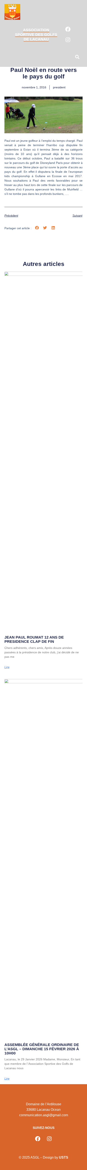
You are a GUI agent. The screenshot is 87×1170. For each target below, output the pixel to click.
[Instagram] (68, 40)
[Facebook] (68, 29)
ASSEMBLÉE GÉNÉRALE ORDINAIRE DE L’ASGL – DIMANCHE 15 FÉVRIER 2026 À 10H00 (41, 1049)
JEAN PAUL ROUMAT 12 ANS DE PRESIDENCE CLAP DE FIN (34, 639)
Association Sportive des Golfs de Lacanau (36, 34)
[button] (77, 58)
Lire (7, 667)
